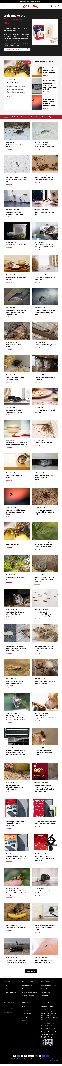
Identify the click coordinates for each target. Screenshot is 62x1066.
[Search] (27, 49)
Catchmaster (16, 1058)
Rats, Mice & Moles (27, 985)
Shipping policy (55, 1058)
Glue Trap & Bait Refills (28, 995)
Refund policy (31, 1058)
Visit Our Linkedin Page (48, 1028)
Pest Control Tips (45, 992)
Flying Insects (25, 988)
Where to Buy (44, 988)
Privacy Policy (25, 1010)
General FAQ (44, 995)
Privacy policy (39, 1058)
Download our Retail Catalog (48, 985)
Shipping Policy (26, 1017)
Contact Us (7, 985)
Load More (31, 971)
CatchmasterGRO (8, 1012)
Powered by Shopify (23, 1058)
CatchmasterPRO (8, 1008)
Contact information (54, 1060)
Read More (9, 149)
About (5, 988)
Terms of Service (26, 1013)
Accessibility (25, 1023)
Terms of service (46, 1058)
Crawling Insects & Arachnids (29, 992)
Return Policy (25, 1020)
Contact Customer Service (29, 1006)
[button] (3, 6)
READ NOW (9, 96)
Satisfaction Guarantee (10, 992)
